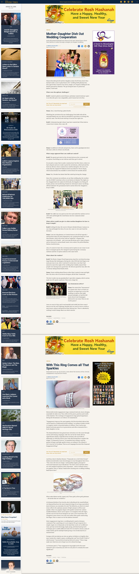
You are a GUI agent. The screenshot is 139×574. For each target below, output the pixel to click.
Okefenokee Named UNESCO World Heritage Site (9, 427)
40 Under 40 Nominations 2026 (11, 129)
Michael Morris (6, 102)
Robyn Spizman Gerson (8, 369)
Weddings (49, 318)
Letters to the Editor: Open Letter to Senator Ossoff (10, 66)
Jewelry (54, 557)
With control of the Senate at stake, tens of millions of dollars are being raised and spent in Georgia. (11, 40)
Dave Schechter (6, 490)
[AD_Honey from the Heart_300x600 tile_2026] (103, 74)
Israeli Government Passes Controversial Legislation (10, 261)
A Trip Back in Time (8, 488)
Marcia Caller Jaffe (53, 45)
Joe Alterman (5, 519)
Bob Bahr (5, 167)
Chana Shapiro (6, 338)
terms (85, 106)
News (59, 557)
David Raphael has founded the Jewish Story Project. (10, 403)
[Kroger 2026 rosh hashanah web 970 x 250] (80, 354)
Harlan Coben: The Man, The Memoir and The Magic (10, 365)
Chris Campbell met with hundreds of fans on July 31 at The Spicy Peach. (10, 340)
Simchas (63, 318)
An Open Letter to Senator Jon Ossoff (9, 99)
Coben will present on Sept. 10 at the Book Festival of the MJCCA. (10, 372)
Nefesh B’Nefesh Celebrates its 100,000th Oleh (8, 196)
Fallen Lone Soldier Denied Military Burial (9, 229)
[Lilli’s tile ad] (68, 144)
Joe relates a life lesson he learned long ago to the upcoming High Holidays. (10, 521)
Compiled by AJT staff (7, 70)
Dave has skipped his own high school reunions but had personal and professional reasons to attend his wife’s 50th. (10, 493)
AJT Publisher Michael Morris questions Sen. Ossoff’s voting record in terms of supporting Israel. (10, 106)
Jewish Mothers (56, 318)
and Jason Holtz (11, 547)
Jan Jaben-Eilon (6, 265)
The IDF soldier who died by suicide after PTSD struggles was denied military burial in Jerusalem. (10, 236)
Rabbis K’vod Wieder (8, 546)
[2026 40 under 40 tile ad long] (103, 405)
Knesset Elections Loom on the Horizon (9, 293)
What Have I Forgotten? (9, 517)
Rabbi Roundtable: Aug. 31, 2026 (10, 543)
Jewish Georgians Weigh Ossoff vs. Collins (11, 32)
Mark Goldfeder (15, 546)
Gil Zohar (5, 232)
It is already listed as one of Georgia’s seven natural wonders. (10, 434)
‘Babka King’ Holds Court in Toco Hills (8, 335)
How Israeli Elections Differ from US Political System (10, 311)
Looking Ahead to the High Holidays (10, 458)
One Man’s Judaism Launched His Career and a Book (9, 396)
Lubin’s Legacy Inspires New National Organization (10, 163)
